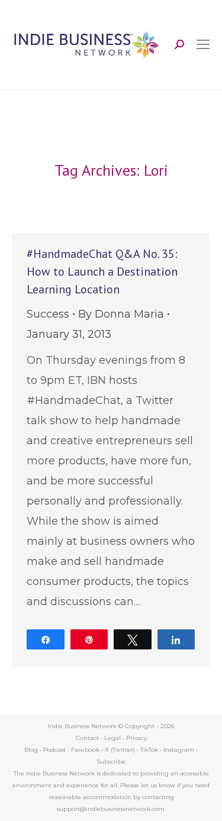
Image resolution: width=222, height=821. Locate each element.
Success (48, 314)
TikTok (149, 750)
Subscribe (111, 761)
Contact (87, 738)
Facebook (85, 750)
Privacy (136, 738)
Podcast (54, 750)
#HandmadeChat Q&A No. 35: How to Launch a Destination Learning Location (102, 271)
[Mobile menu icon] (203, 44)
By (121, 314)
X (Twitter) (121, 750)
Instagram (178, 750)
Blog (31, 750)
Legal (112, 738)
